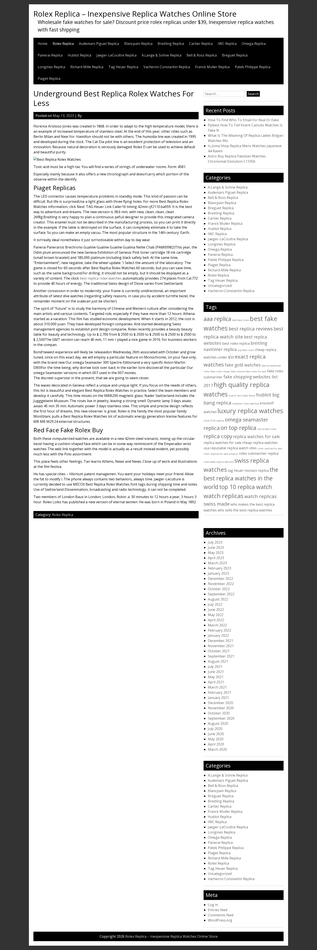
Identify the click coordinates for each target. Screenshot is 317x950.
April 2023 (216, 557)
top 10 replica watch (245, 487)
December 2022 (220, 578)
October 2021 (219, 651)
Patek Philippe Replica (252, 66)
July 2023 (215, 542)
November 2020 (221, 708)
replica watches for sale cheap (228, 442)
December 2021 (220, 640)
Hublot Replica (79, 55)
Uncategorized (220, 285)
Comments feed (220, 915)
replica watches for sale (256, 436)
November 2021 (221, 645)
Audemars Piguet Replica (99, 43)
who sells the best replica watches (245, 510)
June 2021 (216, 671)
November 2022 (221, 583)
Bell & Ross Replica (202, 55)
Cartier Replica (201, 43)
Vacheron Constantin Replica (166, 66)
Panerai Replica (50, 55)
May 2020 (215, 739)
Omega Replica (254, 43)
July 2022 (215, 604)
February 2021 (219, 692)
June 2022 (216, 609)
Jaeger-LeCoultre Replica (116, 55)
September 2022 (221, 594)
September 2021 (221, 656)
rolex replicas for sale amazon (221, 453)
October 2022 (219, 589)
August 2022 (218, 599)
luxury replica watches (250, 410)
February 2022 (219, 630)
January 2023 (218, 573)
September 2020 (221, 718)
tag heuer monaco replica (248, 470)
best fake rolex (240, 320)
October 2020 (219, 713)
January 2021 (218, 697)
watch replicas (223, 496)
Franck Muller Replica (212, 66)
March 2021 (217, 687)
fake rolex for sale (256, 371)
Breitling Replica (171, 43)
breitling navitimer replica (235, 346)
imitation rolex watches (245, 403)
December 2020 (220, 702)
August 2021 (218, 661)
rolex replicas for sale (269, 448)
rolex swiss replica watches (219, 461)
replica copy (218, 436)
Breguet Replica (235, 55)
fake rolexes (238, 371)
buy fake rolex (246, 350)
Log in (213, 904)
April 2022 (216, 620)
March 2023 (217, 563)
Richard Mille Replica (86, 66)
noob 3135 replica (214, 420)
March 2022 (217, 625)
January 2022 (218, 635)
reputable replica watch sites (233, 448)
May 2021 (215, 677)
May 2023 (215, 552)
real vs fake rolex (266, 429)
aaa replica (217, 319)
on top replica (238, 428)
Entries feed (217, 910)
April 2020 (216, 744)
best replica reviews (251, 328)
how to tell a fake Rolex (242, 395)
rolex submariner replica (258, 453)
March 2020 (217, 749)
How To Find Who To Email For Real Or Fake (243, 120)
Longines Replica (51, 66)
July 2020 (215, 728)
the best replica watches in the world (241, 478)
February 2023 (219, 568)
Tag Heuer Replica (123, 66)
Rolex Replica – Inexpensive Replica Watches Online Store (135, 13)
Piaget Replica (49, 78)
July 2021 (215, 666)
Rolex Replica (63, 43)
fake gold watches (243, 365)
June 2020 (216, 733)
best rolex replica (236, 343)
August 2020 (218, 723)
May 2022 (215, 614)
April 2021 (216, 682)
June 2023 (216, 547)
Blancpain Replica (138, 43)
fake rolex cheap (220, 371)
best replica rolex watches (101, 278)
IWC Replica (227, 43)
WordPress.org (220, 920)
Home (42, 43)
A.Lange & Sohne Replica (161, 55)
